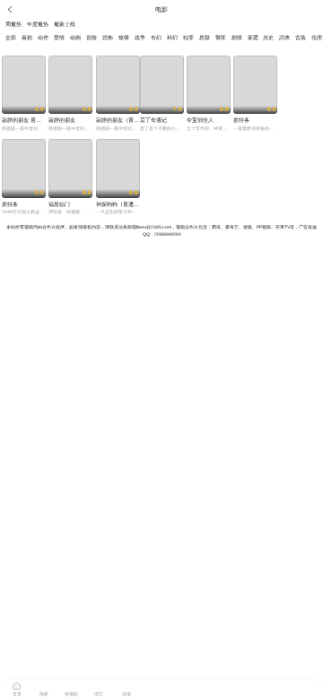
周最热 (13, 24)
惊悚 (123, 37)
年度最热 (37, 24)
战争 (140, 37)
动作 (43, 37)
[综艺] (99, 684)
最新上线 (64, 24)
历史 (268, 37)
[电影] (44, 684)
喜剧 (27, 37)
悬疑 (204, 37)
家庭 (253, 37)
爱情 (59, 37)
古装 (300, 37)
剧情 (236, 37)
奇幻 (156, 37)
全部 (10, 37)
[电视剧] (72, 684)
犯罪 (188, 37)
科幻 (172, 37)
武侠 (284, 37)
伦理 (316, 37)
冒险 (91, 37)
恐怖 (107, 37)
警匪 (220, 37)
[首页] (17, 684)
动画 (75, 37)
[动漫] (126, 684)
